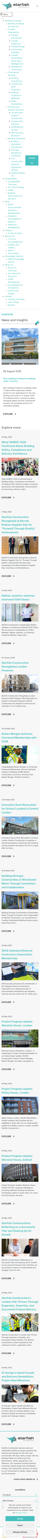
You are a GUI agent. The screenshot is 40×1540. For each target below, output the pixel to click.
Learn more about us (26, 1479)
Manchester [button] (8, 1500)
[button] (37, 6)
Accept (20, 1519)
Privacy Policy (21, 1513)
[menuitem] (13, 21)
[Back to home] (15, 6)
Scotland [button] (7, 1495)
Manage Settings (20, 1532)
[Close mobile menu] (2, 18)
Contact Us (32, 160)
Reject (20, 1525)
